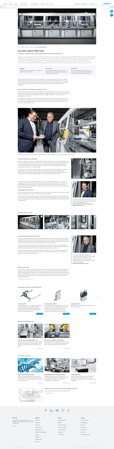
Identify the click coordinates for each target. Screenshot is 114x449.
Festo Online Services (62, 427)
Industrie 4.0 (83, 432)
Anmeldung (15, 425)
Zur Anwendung (40, 348)
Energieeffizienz (84, 429)
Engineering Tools (38, 429)
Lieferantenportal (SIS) (85, 434)
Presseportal (60, 432)
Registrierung (37, 422)
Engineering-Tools (23, 4)
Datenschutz (78, 446)
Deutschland (91, 4)
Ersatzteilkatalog (84, 422)
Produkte (37, 434)
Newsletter (60, 422)
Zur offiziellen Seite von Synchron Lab (25, 279)
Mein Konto (37, 425)
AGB (89, 446)
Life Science (32, 47)
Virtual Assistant (38, 427)
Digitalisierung (83, 427)
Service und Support (85, 420)
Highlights (37, 437)
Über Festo (37, 441)
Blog (51, 4)
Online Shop (37, 420)
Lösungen (22, 47)
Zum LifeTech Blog (48, 393)
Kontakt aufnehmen (62, 420)
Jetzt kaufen (39, 314)
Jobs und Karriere (61, 434)
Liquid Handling (93, 383)
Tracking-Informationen (94, 446)
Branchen (27, 47)
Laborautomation (66, 383)
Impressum (73, 446)
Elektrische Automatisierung (40, 432)
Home (19, 47)
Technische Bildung (62, 429)
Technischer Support (62, 425)
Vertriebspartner (38, 439)
